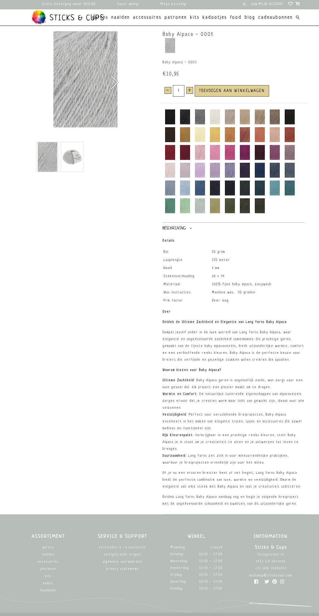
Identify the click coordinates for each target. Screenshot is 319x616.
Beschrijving (174, 228)
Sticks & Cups (76, 18)
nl (245, 4)
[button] (114, 82)
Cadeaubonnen (275, 17)
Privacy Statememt (122, 569)
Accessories (48, 562)
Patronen (48, 569)
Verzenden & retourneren (122, 547)
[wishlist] (290, 4)
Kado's (48, 583)
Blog (250, 17)
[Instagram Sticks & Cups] (282, 583)
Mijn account (271, 4)
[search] (297, 18)
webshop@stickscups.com (271, 575)
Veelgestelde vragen (122, 554)
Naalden (48, 554)
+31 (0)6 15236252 (271, 568)
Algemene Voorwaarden (122, 562)
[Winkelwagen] (298, 4)
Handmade (48, 590)
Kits (48, 576)
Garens (48, 547)
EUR (254, 4)
